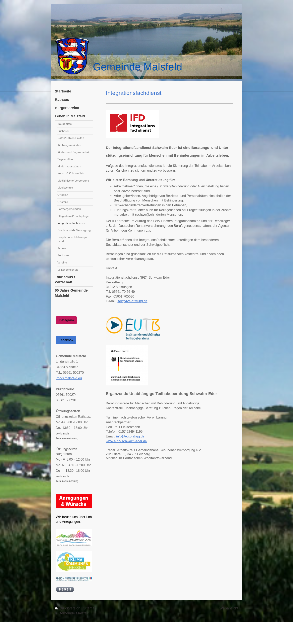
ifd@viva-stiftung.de (132, 301)
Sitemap (89, 608)
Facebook (66, 340)
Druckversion (69, 608)
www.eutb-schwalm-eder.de (126, 441)
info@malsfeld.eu (69, 378)
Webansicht (228, 608)
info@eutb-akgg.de (130, 436)
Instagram (66, 320)
